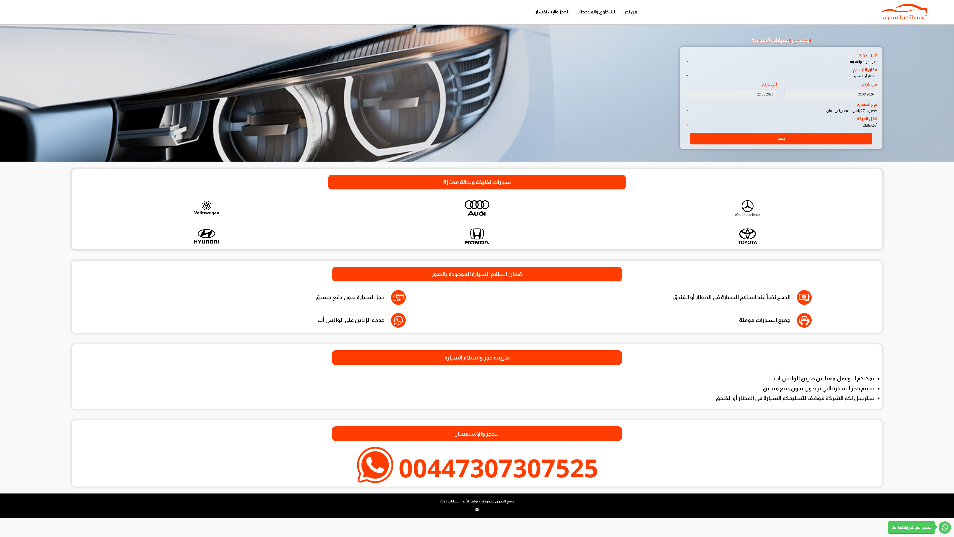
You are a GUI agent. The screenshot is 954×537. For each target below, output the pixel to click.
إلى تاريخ (769, 84)
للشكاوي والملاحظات (595, 11)
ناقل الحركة (867, 118)
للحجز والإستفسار (552, 11)
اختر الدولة (868, 55)
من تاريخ (869, 84)
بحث (781, 138)
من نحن (629, 11)
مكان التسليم (865, 69)
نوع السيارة (867, 104)
